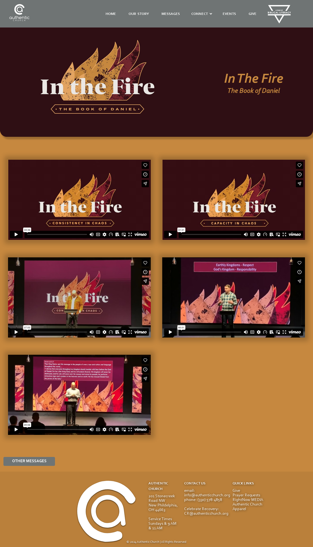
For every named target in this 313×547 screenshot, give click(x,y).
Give (236, 491)
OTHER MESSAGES (29, 461)
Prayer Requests (246, 495)
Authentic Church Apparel (247, 507)
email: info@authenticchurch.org (207, 493)
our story (139, 14)
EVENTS (229, 14)
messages (171, 14)
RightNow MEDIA (248, 500)
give (252, 14)
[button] (202, 14)
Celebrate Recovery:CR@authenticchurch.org (206, 511)
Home (111, 14)
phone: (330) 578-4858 (203, 500)
